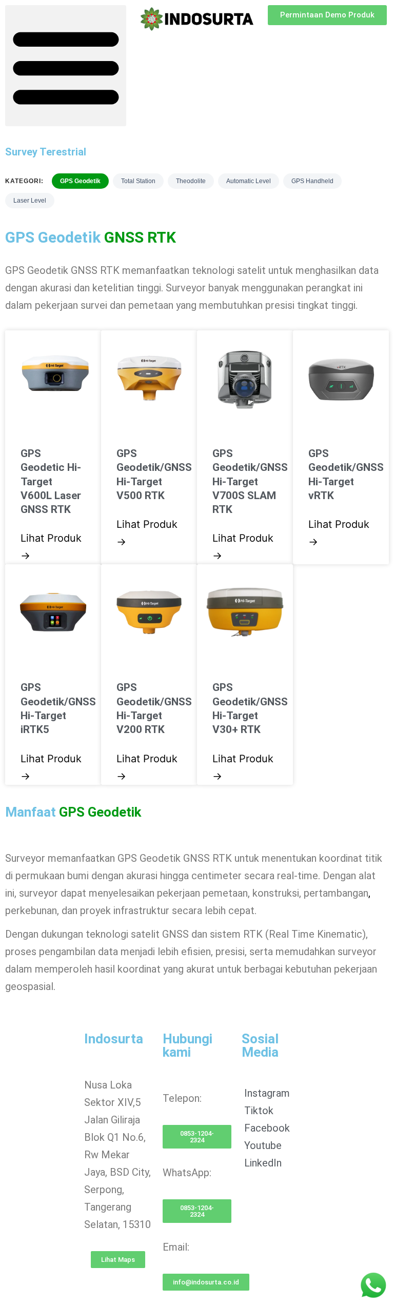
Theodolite (191, 181)
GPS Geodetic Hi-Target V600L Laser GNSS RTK (51, 481)
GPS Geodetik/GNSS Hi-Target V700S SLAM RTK (250, 481)
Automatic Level (248, 181)
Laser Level (29, 200)
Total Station (138, 181)
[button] (65, 65)
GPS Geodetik (80, 181)
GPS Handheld (312, 181)
